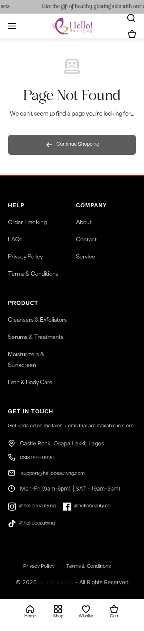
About (84, 223)
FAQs (15, 240)
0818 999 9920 (37, 458)
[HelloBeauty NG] (72, 26)
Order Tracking (27, 223)
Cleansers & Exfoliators (37, 321)
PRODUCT (23, 303)
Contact (86, 240)
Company (91, 205)
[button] (132, 34)
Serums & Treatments (36, 338)
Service (85, 258)
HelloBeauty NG (56, 583)
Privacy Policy (25, 258)
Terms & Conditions (33, 275)
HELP (16, 205)
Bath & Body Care (30, 383)
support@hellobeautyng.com (52, 474)
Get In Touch (30, 411)
